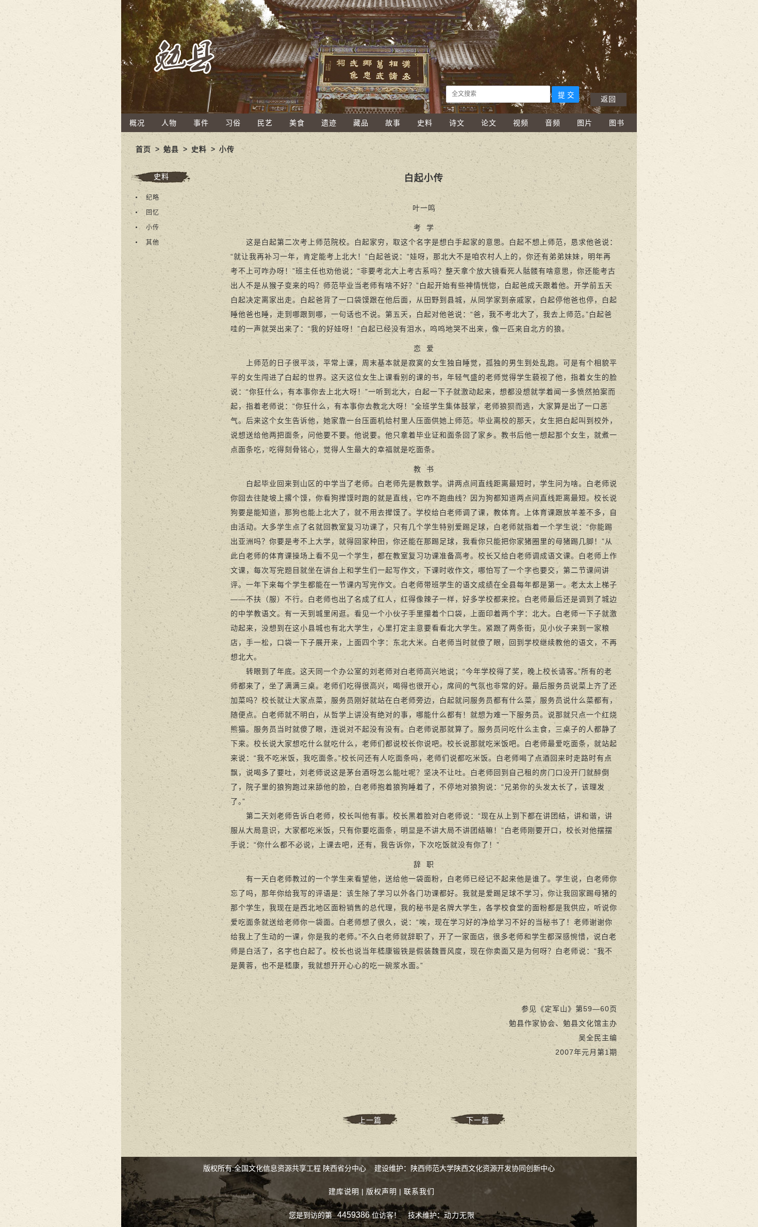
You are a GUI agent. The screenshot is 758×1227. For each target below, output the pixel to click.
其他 (152, 242)
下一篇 (477, 1120)
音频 (553, 123)
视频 (521, 123)
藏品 (361, 123)
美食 (297, 123)
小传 (227, 149)
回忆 (152, 212)
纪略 (152, 197)
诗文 (457, 123)
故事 (393, 123)
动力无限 (459, 1215)
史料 (425, 123)
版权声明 (381, 1191)
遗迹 (329, 123)
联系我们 (419, 1191)
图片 (584, 123)
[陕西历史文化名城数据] (379, 111)
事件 (201, 123)
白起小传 (423, 178)
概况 (137, 123)
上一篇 (370, 1120)
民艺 (265, 123)
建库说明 (343, 1191)
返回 (608, 99)
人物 (169, 123)
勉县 (171, 149)
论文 (489, 123)
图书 (616, 123)
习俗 (233, 123)
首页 (143, 149)
